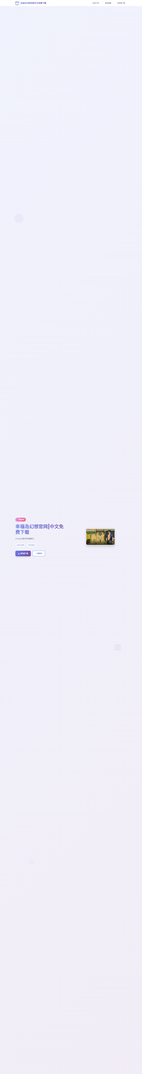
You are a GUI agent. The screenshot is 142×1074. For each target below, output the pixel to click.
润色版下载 (121, 3)
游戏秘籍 (108, 3)
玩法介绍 (96, 3)
